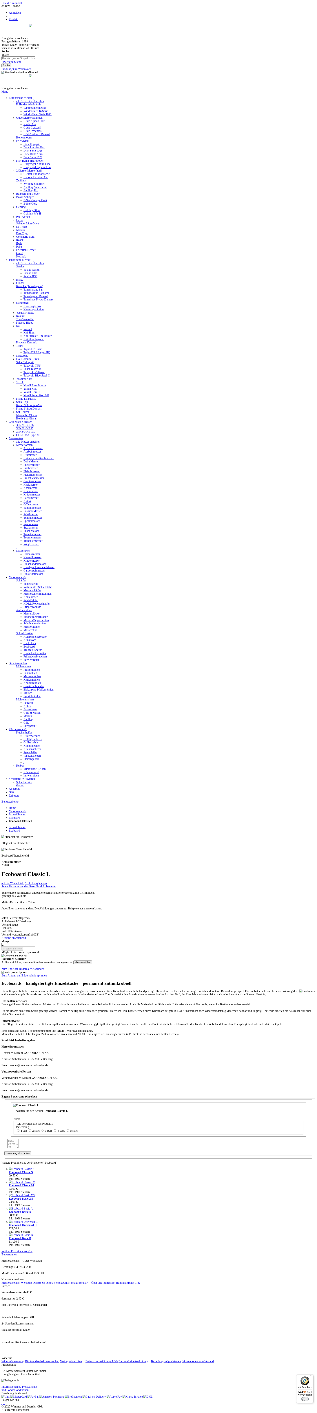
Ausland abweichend (13, 937)
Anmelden (15, 12)
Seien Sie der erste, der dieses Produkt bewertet (28, 886)
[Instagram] (1, 1403)
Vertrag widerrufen (71, 1361)
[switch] (305, 1399)
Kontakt (13, 19)
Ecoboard (14, 817)
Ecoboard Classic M (21, 1185)
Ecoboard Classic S (21, 1172)
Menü (4, 91)
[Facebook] (3, 1403)
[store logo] (62, 38)
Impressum (109, 1282)
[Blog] (4, 1403)
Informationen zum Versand (198, 1361)
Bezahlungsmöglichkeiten (166, 1361)
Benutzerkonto (10, 801)
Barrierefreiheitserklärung (133, 1361)
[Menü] (311, 1376)
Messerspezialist (10, 1282)
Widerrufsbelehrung (12, 1361)
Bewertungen (9, 1254)
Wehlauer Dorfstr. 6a (33, 1282)
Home (12, 807)
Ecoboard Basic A (20, 1211)
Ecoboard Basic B (20, 1238)
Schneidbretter (17, 814)
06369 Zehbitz (54, 1282)
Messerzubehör (17, 811)
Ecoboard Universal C (23, 1225)
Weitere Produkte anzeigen (16, 1251)
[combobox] (18, 58)
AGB (114, 1361)
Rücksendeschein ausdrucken (42, 1361)
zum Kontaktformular (75, 1282)
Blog (137, 1282)
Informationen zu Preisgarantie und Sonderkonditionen (19, 1388)
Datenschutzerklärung (98, 1361)
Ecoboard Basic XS (21, 1198)
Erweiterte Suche (11, 61)
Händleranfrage (125, 1282)
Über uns (96, 1282)
